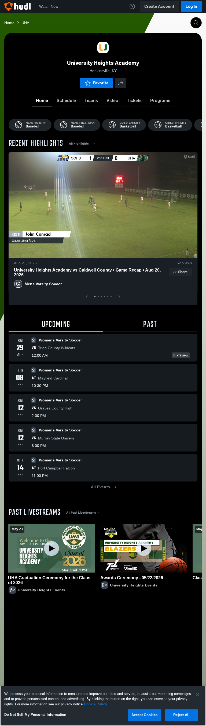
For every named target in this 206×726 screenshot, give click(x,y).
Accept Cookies (144, 715)
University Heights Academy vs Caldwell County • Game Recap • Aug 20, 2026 (87, 272)
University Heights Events (41, 590)
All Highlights (79, 143)
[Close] (197, 694)
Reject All (181, 715)
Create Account (159, 6)
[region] (103, 706)
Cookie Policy (95, 704)
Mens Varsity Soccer (43, 284)
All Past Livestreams (81, 512)
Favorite (101, 82)
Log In (191, 6)
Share (182, 272)
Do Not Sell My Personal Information (35, 715)
